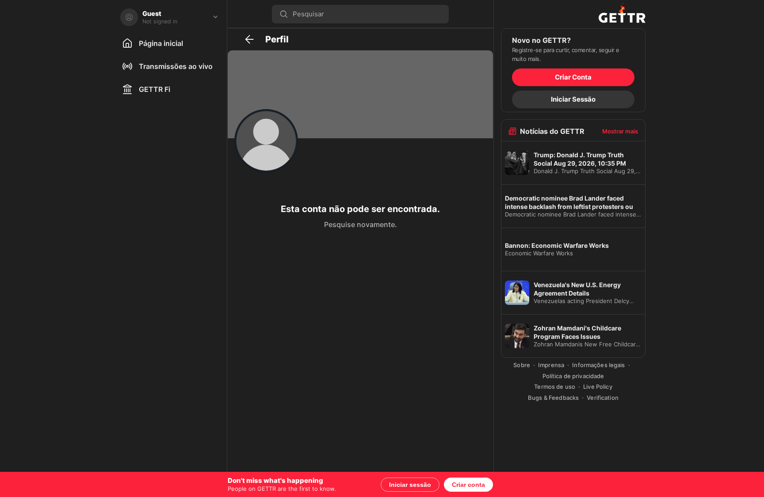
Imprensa (551, 364)
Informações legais (598, 364)
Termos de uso (554, 386)
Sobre (521, 364)
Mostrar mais (620, 131)
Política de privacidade (573, 375)
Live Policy (597, 386)
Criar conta (468, 484)
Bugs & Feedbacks (553, 397)
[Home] (573, 14)
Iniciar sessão (410, 484)
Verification (603, 397)
